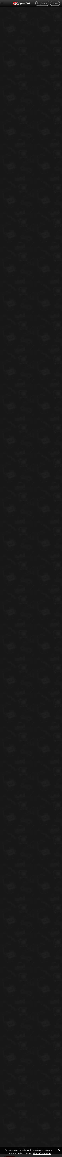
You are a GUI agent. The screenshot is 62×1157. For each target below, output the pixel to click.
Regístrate (42, 3)
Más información (42, 1153)
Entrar (55, 3)
